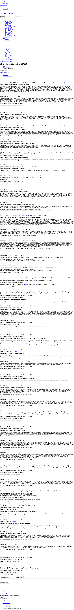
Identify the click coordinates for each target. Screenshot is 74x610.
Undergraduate (5, 19)
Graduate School (8, 30)
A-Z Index (4, 6)
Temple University (3, 5)
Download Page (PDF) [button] (7, 606)
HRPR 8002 (23, 397)
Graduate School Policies (9, 33)
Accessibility (5, 592)
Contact (4, 587)
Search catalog (2, 16)
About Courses (7, 40)
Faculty (6, 56)
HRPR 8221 (16, 509)
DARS (6, 53)
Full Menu (3, 17)
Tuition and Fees (7, 58)
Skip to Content (5, 1)
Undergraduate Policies (9, 45)
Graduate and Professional (7, 76)
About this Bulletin (8, 21)
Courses (4, 38)
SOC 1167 (34, 215)
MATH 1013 (25, 215)
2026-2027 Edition (5, 73)
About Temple (7, 47)
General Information (8, 25)
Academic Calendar (8, 22)
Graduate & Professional (7, 28)
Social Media (5, 589)
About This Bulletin (8, 31)
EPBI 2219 (16, 215)
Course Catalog (7, 51)
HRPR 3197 (16, 253)
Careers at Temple (6, 593)
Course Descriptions (8, 27)
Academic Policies (8, 23)
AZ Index (4, 2)
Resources (4, 46)
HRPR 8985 (17, 542)
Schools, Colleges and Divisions (10, 26)
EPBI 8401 (8, 449)
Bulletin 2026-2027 (7, 13)
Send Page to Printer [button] (6, 603)
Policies (6, 43)
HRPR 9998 (16, 572)
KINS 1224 (29, 166)
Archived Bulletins (6, 37)
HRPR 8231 (16, 521)
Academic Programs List (7, 77)
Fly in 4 (6, 54)
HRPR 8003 (28, 397)
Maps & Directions (6, 586)
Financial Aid (7, 57)
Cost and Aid (7, 24)
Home (4, 66)
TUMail (4, 591)
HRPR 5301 (17, 351)
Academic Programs (8, 49)
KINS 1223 (17, 166)
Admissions (7, 50)
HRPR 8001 (17, 397)
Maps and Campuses (8, 59)
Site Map (4, 7)
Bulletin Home (5, 3)
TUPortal (4, 590)
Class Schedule (7, 52)
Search (19, 577)
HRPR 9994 (16, 561)
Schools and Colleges (8, 55)
